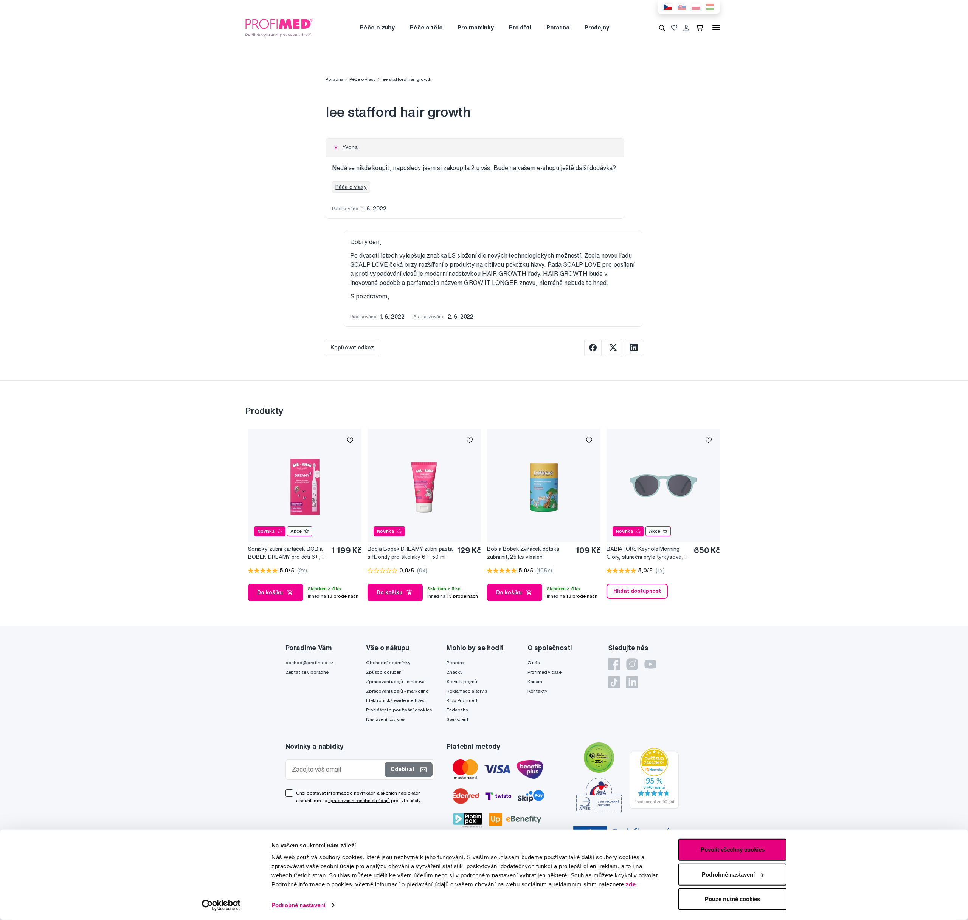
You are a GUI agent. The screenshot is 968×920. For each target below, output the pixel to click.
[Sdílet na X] (613, 347)
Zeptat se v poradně (307, 672)
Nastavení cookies (385, 719)
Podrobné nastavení (298, 905)
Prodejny (597, 27)
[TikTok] (614, 682)
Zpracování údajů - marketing (397, 690)
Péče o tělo (426, 27)
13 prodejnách (342, 596)
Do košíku (270, 592)
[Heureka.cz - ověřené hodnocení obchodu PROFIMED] (654, 778)
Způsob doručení (384, 672)
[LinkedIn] (632, 682)
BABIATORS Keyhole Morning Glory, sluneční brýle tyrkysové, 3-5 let (648, 553)
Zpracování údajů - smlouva (395, 681)
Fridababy (457, 709)
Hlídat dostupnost (637, 591)
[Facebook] (614, 664)
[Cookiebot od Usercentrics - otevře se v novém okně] (221, 905)
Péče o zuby (377, 27)
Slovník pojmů (462, 681)
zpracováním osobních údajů (359, 800)
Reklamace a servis (467, 690)
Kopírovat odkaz (352, 347)
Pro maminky (475, 27)
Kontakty (537, 690)
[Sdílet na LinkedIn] (633, 347)
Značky (454, 672)
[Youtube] (650, 664)
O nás (533, 662)
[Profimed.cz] (279, 27)
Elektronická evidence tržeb (396, 700)
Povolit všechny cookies (733, 849)
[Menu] (716, 27)
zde (631, 884)
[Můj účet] (686, 28)
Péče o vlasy (362, 79)
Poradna (557, 27)
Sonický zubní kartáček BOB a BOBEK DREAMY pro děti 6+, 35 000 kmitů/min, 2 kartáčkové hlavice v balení (288, 553)
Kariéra (534, 681)
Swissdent (457, 719)
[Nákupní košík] (701, 27)
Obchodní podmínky (388, 662)
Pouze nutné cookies (732, 899)
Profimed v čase (544, 672)
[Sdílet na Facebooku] (593, 347)
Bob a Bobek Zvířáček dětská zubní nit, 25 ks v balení (523, 553)
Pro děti (520, 27)
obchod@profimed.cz (309, 662)
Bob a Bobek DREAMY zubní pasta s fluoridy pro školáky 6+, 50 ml (410, 553)
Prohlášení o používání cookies (399, 709)
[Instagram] (632, 664)
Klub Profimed (462, 700)
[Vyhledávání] (662, 28)
